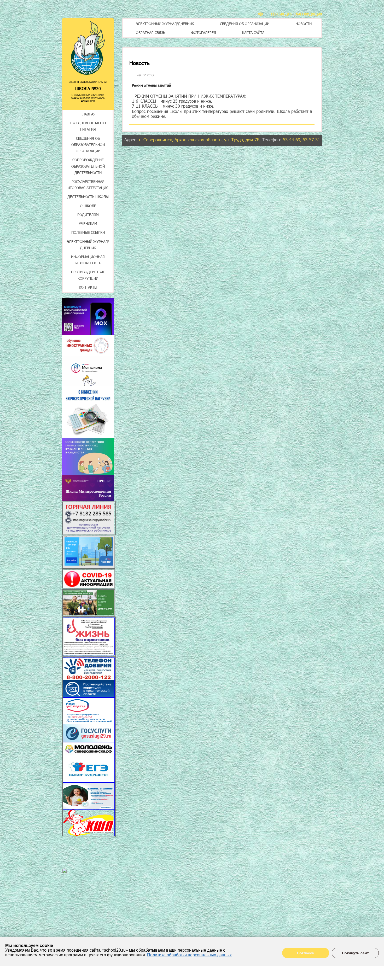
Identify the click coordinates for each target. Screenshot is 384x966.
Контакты (88, 287)
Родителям (88, 214)
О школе (88, 205)
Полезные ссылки (88, 232)
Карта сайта (253, 32)
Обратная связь (150, 32)
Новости (303, 23)
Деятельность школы (88, 196)
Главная (88, 114)
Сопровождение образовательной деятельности (88, 166)
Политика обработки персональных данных (189, 955)
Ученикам (88, 223)
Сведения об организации (244, 23)
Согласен (305, 953)
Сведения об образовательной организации (88, 144)
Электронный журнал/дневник (165, 23)
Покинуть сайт (355, 953)
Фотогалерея (203, 32)
